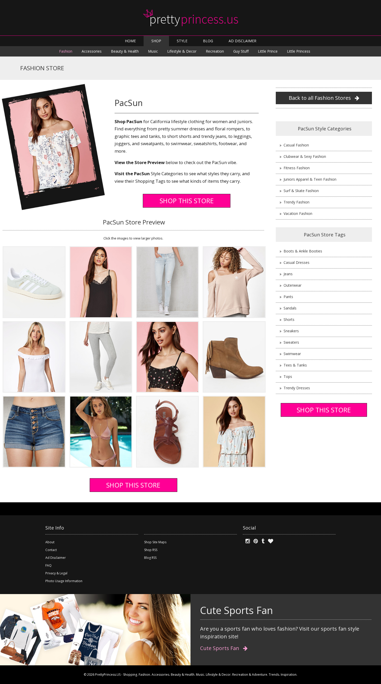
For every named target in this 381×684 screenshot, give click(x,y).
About (49, 542)
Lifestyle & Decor (181, 51)
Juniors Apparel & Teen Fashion (310, 179)
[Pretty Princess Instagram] (246, 541)
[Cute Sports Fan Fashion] (95, 629)
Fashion (65, 51)
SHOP (156, 40)
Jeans (288, 273)
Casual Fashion (296, 145)
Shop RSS (150, 550)
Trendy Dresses (297, 387)
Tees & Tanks (295, 365)
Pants (288, 296)
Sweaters (291, 342)
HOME (130, 40)
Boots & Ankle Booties (303, 251)
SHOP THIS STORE (187, 200)
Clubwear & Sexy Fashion (305, 156)
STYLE (182, 40)
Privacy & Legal (56, 573)
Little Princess (298, 51)
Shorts (289, 319)
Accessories (92, 51)
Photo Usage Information (63, 581)
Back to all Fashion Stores (320, 97)
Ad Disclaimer (55, 557)
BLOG (208, 40)
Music (153, 51)
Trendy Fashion (296, 202)
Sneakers (291, 330)
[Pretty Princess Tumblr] (261, 541)
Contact (51, 550)
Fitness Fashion (297, 167)
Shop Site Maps (155, 542)
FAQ (48, 565)
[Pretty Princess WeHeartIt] (269, 541)
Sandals (290, 308)
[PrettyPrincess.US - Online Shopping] (190, 17)
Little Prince (268, 51)
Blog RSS (150, 557)
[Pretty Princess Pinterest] (254, 541)
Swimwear (292, 353)
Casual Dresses (296, 262)
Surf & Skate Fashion (301, 190)
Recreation (215, 51)
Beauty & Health (125, 51)
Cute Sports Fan (220, 648)
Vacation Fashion (298, 213)
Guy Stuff (241, 51)
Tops (288, 376)
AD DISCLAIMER (242, 40)
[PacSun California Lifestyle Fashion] (34, 281)
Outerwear (292, 285)
